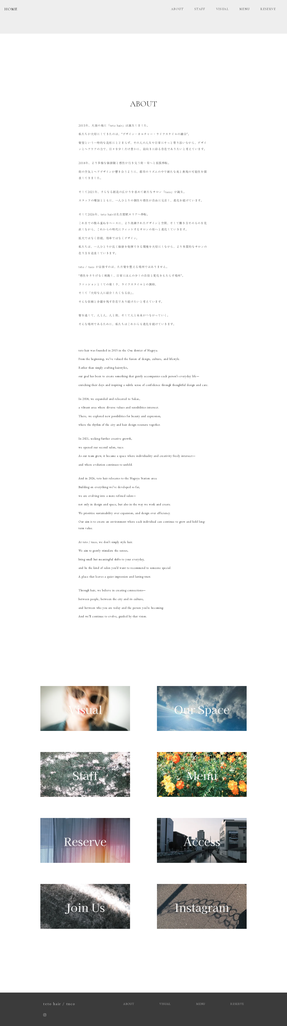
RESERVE (268, 9)
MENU (244, 9)
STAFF (199, 9)
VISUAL (222, 9)
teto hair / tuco (59, 1003)
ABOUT (177, 9)
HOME (10, 9)
